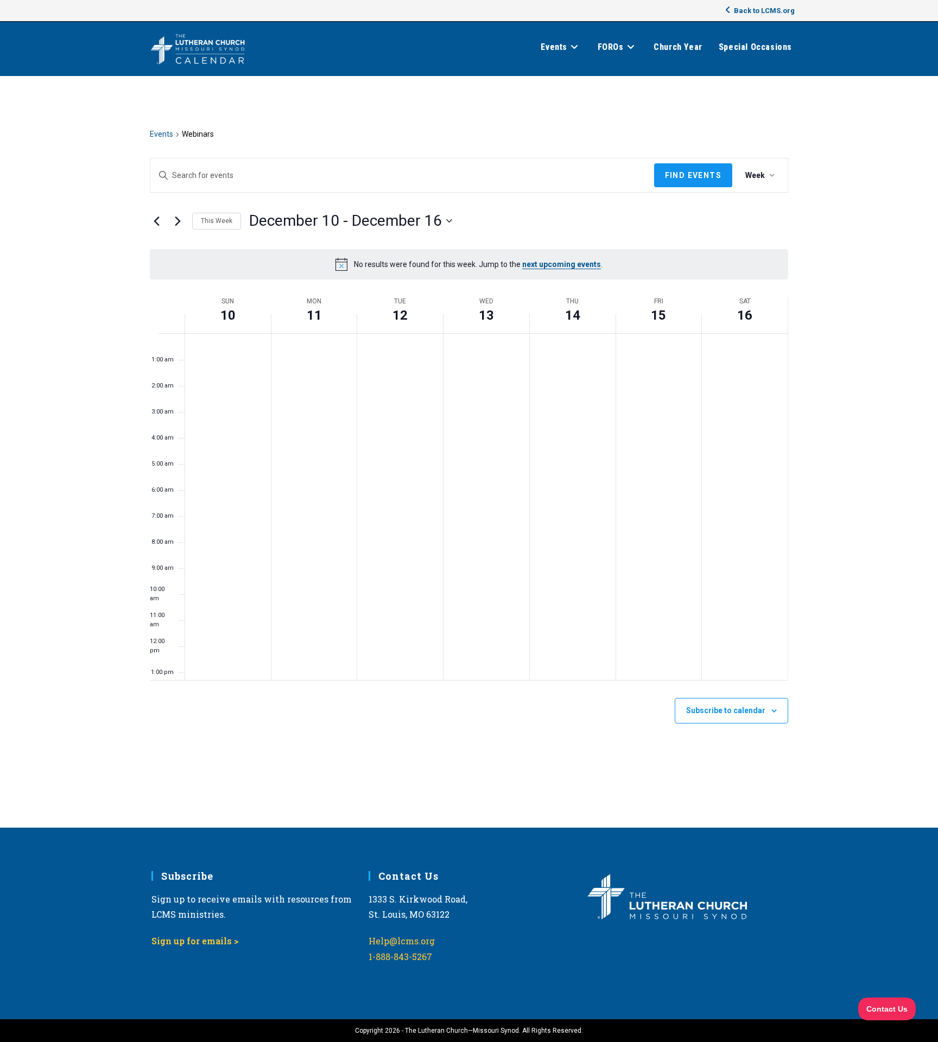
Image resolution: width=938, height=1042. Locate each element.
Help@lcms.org (402, 940)
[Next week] (177, 220)
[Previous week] (156, 220)
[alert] (469, 264)
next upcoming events (561, 264)
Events (161, 134)
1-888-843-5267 (400, 956)
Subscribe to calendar (725, 710)
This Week (216, 221)
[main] (469, 452)
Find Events (693, 175)
